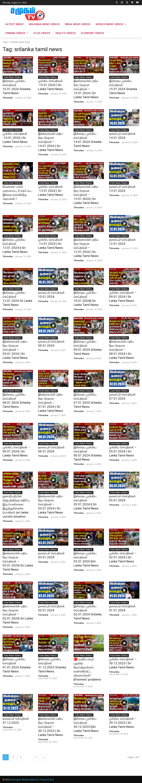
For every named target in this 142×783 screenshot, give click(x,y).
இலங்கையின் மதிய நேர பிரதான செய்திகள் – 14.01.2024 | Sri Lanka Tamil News (50, 142)
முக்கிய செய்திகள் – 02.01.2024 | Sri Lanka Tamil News (123, 557)
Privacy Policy (47, 779)
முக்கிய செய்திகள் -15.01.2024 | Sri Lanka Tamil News (50, 85)
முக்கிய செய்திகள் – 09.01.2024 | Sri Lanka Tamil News (123, 297)
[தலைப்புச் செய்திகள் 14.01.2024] (124, 117)
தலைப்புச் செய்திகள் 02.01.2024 (51, 608)
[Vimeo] (132, 3)
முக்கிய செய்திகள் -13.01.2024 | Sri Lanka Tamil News (50, 191)
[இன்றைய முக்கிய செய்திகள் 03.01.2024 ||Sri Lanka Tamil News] (89, 537)
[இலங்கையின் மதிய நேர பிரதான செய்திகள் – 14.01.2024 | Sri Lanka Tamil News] (53, 117)
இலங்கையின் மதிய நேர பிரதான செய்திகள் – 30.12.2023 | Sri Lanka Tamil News (50, 727)
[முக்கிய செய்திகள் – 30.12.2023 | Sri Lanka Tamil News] (124, 643)
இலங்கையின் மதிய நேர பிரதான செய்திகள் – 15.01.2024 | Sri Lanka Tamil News (86, 89)
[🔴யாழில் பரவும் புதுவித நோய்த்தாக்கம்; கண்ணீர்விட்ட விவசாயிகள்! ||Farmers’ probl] (89, 643)
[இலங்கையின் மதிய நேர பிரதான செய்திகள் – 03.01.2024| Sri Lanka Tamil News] (18, 537)
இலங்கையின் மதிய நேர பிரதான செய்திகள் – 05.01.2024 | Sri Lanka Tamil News (50, 504)
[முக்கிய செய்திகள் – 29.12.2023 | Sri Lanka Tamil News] (124, 702)
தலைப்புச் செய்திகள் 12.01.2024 (122, 241)
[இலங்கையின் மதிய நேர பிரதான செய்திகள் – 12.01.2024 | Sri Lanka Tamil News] (89, 223)
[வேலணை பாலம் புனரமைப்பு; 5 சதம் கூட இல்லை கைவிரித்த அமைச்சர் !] (18, 170)
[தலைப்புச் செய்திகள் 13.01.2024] (124, 170)
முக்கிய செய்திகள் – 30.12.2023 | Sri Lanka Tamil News (123, 663)
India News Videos (12, 77)
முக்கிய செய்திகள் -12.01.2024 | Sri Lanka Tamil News (50, 244)
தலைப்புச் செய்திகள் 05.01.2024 (122, 498)
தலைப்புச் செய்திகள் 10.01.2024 (51, 294)
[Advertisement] (96, 13)
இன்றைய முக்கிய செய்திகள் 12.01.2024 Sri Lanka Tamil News (17, 299)
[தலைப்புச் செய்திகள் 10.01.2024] (53, 276)
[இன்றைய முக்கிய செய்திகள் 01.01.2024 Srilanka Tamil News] (18, 643)
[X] (127, 3)
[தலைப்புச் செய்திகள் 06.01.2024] (53, 431)
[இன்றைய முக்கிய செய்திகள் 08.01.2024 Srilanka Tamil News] (18, 378)
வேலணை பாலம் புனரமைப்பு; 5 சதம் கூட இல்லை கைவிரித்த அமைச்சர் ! (17, 193)
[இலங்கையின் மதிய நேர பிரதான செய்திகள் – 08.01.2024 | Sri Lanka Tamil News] (124, 325)
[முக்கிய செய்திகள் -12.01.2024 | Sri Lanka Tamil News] (53, 223)
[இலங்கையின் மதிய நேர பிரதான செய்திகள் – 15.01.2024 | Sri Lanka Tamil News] (89, 64)
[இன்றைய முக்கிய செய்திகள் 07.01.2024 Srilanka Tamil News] (89, 378)
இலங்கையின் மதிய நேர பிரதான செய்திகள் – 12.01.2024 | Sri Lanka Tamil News (86, 248)
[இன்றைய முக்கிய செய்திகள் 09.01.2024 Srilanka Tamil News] (89, 325)
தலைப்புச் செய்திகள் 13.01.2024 (122, 189)
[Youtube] (137, 3)
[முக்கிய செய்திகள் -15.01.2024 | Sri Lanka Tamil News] (53, 64)
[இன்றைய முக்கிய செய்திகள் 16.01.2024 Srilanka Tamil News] (18, 64)
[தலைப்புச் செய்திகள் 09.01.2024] (53, 325)
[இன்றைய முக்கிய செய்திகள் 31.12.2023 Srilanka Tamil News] (53, 643)
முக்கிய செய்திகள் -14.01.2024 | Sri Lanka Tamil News (15, 138)
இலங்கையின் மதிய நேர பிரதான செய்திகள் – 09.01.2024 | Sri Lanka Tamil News (15, 350)
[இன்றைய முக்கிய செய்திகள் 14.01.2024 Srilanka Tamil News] (89, 117)
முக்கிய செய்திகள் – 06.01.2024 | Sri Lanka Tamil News (16, 451)
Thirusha (8, 97)
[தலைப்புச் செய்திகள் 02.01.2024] (53, 590)
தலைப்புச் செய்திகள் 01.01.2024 (122, 608)
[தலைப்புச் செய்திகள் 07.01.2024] (124, 378)
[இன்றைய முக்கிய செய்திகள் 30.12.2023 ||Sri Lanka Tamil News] (89, 702)
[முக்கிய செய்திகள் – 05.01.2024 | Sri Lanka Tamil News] (124, 431)
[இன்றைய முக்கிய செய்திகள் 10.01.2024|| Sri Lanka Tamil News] (89, 276)
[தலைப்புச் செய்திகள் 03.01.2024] (53, 537)
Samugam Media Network (24, 779)
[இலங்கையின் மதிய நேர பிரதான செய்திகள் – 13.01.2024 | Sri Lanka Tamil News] (89, 170)
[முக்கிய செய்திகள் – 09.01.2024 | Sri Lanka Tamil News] (124, 276)
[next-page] (43, 757)
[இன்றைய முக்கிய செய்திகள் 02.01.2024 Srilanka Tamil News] (89, 590)
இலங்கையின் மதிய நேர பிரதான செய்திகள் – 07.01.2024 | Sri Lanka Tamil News (50, 403)
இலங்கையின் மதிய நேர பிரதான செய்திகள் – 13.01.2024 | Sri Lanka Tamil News (86, 195)
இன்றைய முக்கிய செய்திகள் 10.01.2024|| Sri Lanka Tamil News (86, 299)
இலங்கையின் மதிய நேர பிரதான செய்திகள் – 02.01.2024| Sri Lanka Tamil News (18, 614)
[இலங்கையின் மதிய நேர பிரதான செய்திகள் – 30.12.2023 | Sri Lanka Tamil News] (53, 702)
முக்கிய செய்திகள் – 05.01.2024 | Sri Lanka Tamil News (123, 451)
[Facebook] (117, 3)
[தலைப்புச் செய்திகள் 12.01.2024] (124, 223)
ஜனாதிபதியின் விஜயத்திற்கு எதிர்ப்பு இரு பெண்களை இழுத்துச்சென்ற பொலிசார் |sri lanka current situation (16, 506)
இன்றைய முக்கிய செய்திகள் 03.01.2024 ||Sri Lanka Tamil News (86, 559)
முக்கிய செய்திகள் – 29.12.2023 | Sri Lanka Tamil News (123, 723)
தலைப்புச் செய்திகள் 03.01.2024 (51, 555)
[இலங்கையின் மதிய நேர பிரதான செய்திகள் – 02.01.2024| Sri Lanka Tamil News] (18, 590)
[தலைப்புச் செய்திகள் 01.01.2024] (124, 590)
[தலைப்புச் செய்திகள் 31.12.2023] (18, 702)
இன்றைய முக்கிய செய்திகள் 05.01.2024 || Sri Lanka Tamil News (86, 502)
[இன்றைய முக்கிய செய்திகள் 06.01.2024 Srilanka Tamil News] (89, 431)
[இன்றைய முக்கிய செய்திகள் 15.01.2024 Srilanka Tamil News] (124, 64)
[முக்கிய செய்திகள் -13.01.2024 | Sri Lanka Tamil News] (53, 170)
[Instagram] (122, 3)
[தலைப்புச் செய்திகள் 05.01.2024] (124, 480)
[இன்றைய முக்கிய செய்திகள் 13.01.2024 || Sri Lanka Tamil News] (18, 223)
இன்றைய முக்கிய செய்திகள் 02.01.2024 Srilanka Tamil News (88, 612)
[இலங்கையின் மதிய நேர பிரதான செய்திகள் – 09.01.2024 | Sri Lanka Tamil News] (18, 325)
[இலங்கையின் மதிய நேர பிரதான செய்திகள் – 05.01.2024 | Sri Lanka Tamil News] (53, 480)
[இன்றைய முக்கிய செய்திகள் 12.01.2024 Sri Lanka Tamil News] (18, 276)
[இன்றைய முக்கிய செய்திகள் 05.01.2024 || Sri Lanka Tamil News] (89, 480)
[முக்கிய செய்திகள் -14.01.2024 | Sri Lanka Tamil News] (18, 117)
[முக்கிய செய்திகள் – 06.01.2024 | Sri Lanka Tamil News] (18, 431)
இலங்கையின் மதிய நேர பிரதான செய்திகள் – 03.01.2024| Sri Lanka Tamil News (18, 561)
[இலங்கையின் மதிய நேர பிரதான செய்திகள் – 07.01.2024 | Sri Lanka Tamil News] (53, 378)
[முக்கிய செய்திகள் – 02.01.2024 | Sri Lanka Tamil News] (124, 537)
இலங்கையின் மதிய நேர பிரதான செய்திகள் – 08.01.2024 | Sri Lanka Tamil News (121, 350)
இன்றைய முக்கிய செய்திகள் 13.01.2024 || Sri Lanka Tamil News (15, 246)
